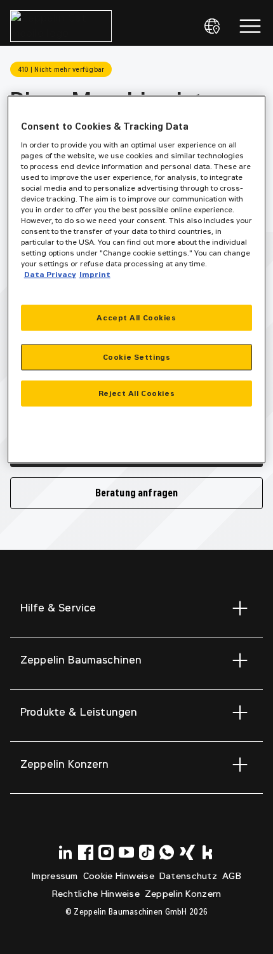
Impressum (55, 876)
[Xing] (187, 852)
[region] (137, 279)
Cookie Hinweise (118, 876)
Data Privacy (50, 274)
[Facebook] (85, 852)
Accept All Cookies (136, 317)
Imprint (94, 274)
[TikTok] (146, 852)
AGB (231, 876)
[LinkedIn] (65, 852)
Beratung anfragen (136, 493)
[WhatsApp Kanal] (167, 852)
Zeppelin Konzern (183, 894)
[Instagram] (106, 852)
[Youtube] (126, 852)
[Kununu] (207, 852)
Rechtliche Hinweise (96, 894)
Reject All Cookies (136, 392)
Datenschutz (188, 876)
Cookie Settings (137, 356)
